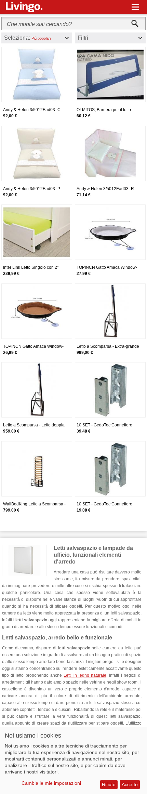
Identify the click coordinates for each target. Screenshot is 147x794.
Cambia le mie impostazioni (51, 783)
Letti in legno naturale (85, 675)
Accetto (130, 784)
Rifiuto (109, 784)
